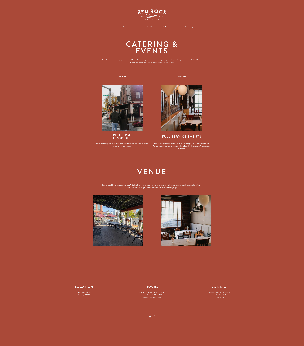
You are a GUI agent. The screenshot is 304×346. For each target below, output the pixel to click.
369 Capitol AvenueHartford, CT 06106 (84, 293)
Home (113, 27)
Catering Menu (122, 76)
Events (176, 27)
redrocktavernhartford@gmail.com (220, 292)
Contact (163, 27)
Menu (124, 27)
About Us (150, 27)
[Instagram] (150, 316)
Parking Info (220, 297)
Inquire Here (182, 76)
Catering (136, 27)
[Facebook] (154, 316)
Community (189, 27)
